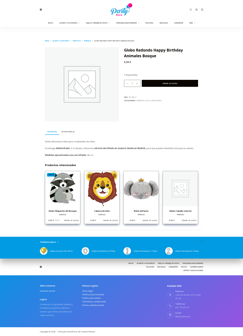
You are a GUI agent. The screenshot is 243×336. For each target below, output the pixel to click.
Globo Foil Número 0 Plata (103, 251)
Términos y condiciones (94, 301)
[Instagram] (41, 10)
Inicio (50, 23)
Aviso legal (87, 290)
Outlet (184, 267)
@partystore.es (182, 316)
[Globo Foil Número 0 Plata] (85, 251)
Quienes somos (196, 267)
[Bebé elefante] (141, 188)
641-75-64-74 (182, 307)
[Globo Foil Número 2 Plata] (169, 251)
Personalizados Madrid (126, 23)
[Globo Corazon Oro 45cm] (43, 251)
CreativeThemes (88, 331)
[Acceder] (196, 10)
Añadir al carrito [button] (71, 220)
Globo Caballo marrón (180, 210)
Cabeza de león (102, 210)
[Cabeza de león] (101, 188)
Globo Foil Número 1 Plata (145, 251)
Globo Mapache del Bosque (63, 210)
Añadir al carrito (170, 83)
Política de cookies (91, 298)
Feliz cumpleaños (154, 100)
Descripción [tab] (52, 132)
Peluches (149, 23)
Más (191, 23)
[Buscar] (191, 10)
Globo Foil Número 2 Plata (187, 251)
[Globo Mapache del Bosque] (62, 188)
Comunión (178, 23)
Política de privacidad (93, 294)
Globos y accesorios (68, 23)
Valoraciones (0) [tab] (68, 132)
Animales (140, 100)
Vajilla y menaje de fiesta (96, 23)
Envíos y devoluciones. (93, 305)
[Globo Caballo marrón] (180, 188)
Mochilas (164, 23)
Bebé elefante (141, 210)
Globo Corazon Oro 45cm (61, 251)
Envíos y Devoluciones (193, 270)
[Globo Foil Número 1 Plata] (127, 251)
